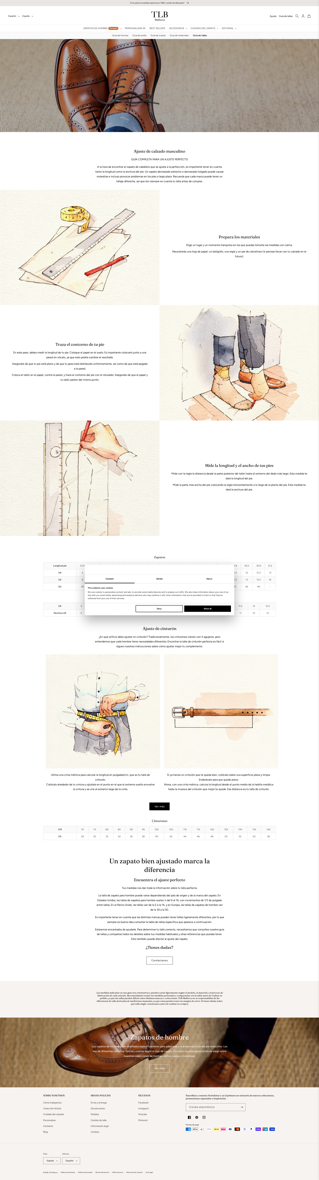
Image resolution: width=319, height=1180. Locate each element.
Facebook (143, 1102)
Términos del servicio (102, 1172)
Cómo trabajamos (52, 1102)
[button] (102, 28)
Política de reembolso (68, 1172)
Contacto (48, 1126)
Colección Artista (52, 1108)
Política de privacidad (85, 1172)
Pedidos (95, 1114)
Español (12, 16)
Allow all (208, 609)
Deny (159, 609)
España (26, 16)
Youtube (142, 1114)
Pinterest (143, 1120)
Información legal (100, 1126)
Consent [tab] (110, 579)
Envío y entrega (99, 1102)
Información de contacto (134, 1172)
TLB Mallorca (53, 1172)
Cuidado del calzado (53, 1114)
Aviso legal (149, 1172)
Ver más (160, 806)
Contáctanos (159, 960)
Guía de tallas (286, 16)
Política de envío (117, 1172)
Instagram (143, 1108)
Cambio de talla (98, 1120)
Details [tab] (159, 579)
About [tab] (209, 579)
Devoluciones (98, 1108)
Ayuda (273, 16)
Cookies (95, 1132)
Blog (45, 1132)
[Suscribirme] (241, 1107)
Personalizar (49, 1120)
